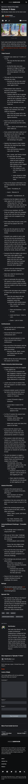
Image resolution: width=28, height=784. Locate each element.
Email (3, 706)
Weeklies (7, 16)
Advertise (3, 763)
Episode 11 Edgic (21, 733)
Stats (7, 613)
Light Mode (24, 20)
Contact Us (4, 761)
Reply (3, 669)
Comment (4, 680)
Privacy (3, 766)
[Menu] (3, 2)
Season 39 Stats (19, 616)
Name (3, 700)
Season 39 (13, 613)
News (3, 613)
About (3, 758)
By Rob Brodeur (9, 15)
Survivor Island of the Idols (8, 616)
